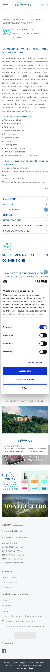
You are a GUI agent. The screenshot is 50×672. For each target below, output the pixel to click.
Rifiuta (25, 388)
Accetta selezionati (25, 379)
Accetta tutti (25, 371)
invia (23, 635)
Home (5, 19)
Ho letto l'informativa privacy (20, 621)
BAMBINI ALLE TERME (21, 19)
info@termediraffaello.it (14, 562)
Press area (7, 587)
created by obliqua (25, 668)
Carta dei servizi (10, 582)
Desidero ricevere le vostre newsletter (25, 626)
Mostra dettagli (35, 362)
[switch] (43, 335)
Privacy (7, 663)
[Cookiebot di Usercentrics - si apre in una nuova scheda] (35, 281)
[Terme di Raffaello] (23, 4)
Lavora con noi (9, 577)
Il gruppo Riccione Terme (25, 401)
